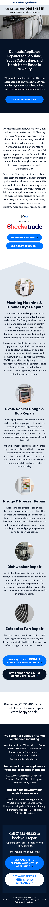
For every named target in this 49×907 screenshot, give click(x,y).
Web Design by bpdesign (24, 902)
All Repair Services (24, 99)
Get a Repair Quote (24, 245)
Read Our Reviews (24, 237)
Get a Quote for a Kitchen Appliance (24, 674)
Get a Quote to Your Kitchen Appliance (24, 660)
